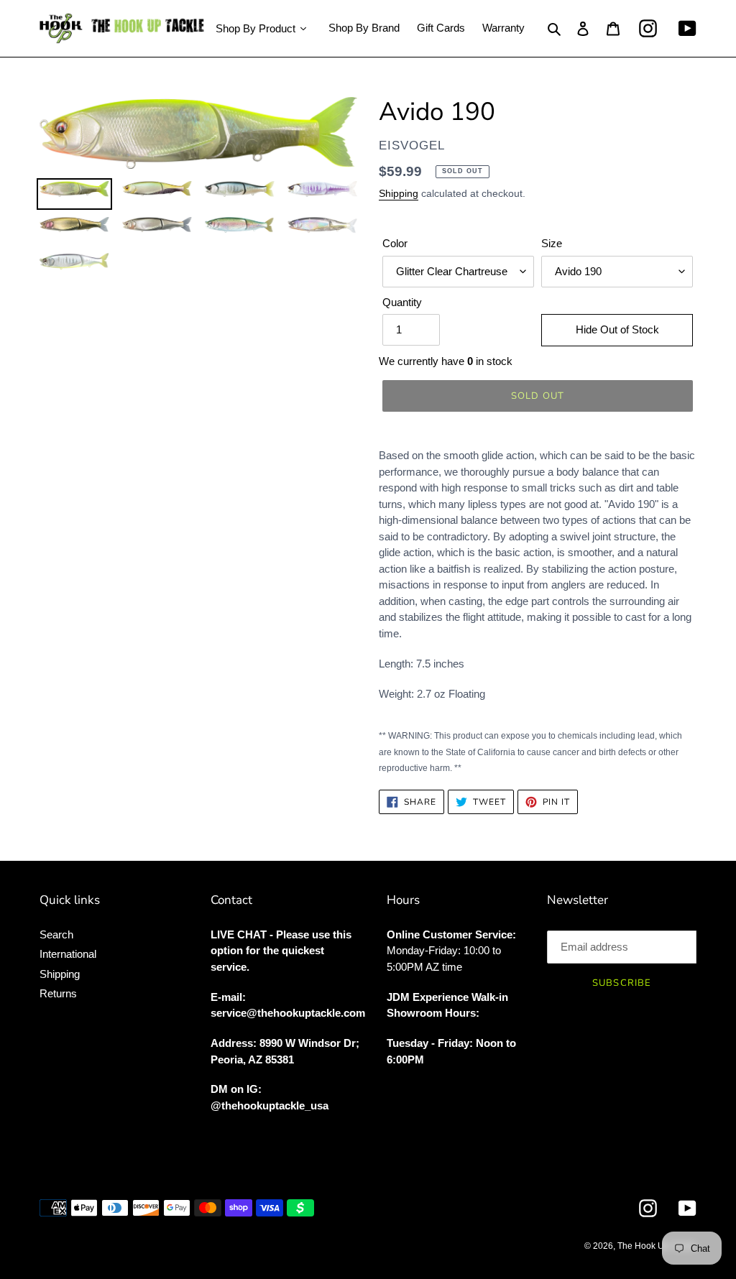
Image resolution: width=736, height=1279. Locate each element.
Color (395, 243)
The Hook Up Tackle (656, 1246)
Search (56, 934)
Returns (58, 993)
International (68, 954)
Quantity (402, 302)
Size (551, 243)
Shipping (398, 193)
